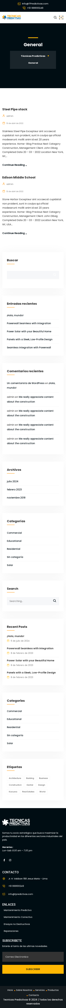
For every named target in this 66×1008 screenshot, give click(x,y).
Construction (15, 784)
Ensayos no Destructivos (17, 924)
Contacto (34, 995)
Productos (53, 990)
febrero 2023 (14, 489)
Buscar (12, 260)
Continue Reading (13, 165)
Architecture (15, 778)
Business (43, 778)
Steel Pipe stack (14, 109)
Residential (13, 549)
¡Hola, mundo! (15, 315)
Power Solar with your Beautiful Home (29, 331)
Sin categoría (15, 557)
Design (41, 784)
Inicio (10, 990)
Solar (10, 565)
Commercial (14, 532)
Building (30, 778)
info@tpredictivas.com (20, 894)
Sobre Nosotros (24, 990)
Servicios (40, 990)
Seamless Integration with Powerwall (29, 347)
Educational (14, 541)
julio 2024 (12, 481)
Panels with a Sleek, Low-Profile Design (29, 339)
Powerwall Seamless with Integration (29, 323)
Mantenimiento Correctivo (18, 917)
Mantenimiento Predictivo (18, 910)
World (42, 791)
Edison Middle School (18, 177)
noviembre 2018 (16, 497)
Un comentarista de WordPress (26, 383)
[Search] (56, 599)
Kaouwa (13, 791)
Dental (30, 784)
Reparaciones (11, 931)
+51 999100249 (35, 7)
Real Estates (28, 791)
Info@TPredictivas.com (35, 3)
